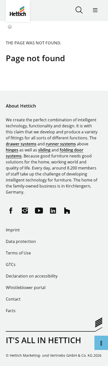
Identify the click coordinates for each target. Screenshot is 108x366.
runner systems (61, 144)
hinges (12, 150)
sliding (44, 150)
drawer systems (21, 144)
